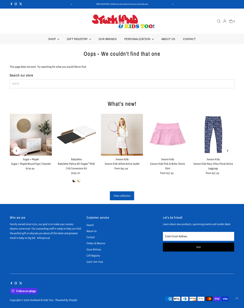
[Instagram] (16, 4)
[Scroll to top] (236, 298)
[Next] (173, 4)
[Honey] (79, 181)
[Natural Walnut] (74, 181)
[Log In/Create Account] (224, 21)
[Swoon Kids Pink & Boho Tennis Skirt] (168, 135)
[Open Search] (218, 21)
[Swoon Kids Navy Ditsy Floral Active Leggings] (213, 135)
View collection (122, 195)
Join (198, 247)
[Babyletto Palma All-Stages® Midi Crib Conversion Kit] (76, 135)
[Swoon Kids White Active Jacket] (122, 135)
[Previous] (71, 4)
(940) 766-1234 (94, 261)
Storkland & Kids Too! (42, 300)
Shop (52, 39)
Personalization (137, 39)
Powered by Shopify (66, 300)
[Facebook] (11, 4)
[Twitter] (20, 4)
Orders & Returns (95, 243)
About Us (168, 39)
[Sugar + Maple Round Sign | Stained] (31, 135)
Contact (189, 39)
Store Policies (93, 249)
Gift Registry (77, 39)
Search (90, 225)
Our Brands (108, 39)
